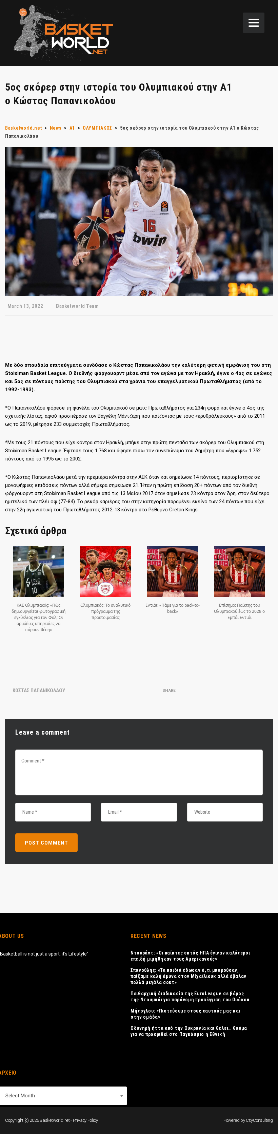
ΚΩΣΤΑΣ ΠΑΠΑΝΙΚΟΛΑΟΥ (39, 690)
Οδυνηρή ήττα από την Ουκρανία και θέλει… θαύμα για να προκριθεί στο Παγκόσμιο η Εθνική (189, 1031)
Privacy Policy (85, 1120)
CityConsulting (259, 1120)
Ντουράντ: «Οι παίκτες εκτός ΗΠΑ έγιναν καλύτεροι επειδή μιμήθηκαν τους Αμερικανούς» (190, 956)
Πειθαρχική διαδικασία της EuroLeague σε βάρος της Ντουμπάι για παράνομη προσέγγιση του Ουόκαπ (190, 996)
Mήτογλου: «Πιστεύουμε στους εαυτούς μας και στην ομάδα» (185, 1014)
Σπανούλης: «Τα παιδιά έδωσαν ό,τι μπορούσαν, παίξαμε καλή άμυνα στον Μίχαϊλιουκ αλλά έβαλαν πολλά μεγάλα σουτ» (188, 976)
